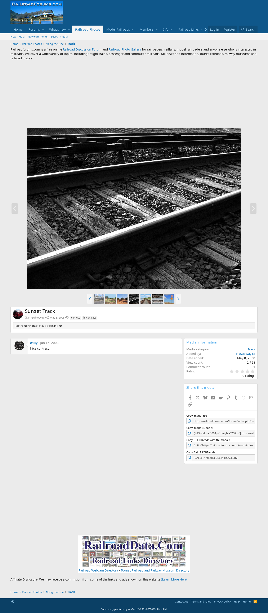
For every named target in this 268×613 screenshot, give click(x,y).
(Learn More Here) (174, 579)
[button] (43, 29)
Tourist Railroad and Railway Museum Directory (155, 570)
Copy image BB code (199, 428)
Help (237, 601)
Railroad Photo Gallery (125, 49)
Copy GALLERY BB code (200, 452)
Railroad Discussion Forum (82, 49)
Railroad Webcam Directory (98, 570)
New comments (38, 36)
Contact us (181, 601)
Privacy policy (222, 601)
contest (75, 317)
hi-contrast (89, 317)
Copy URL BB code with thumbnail (207, 440)
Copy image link (196, 415)
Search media (59, 36)
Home (18, 29)
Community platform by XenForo (134, 609)
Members (146, 29)
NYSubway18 (36, 317)
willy (34, 343)
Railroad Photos (87, 29)
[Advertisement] (134, 94)
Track (251, 349)
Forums (34, 29)
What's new (57, 29)
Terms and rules (201, 601)
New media (17, 36)
